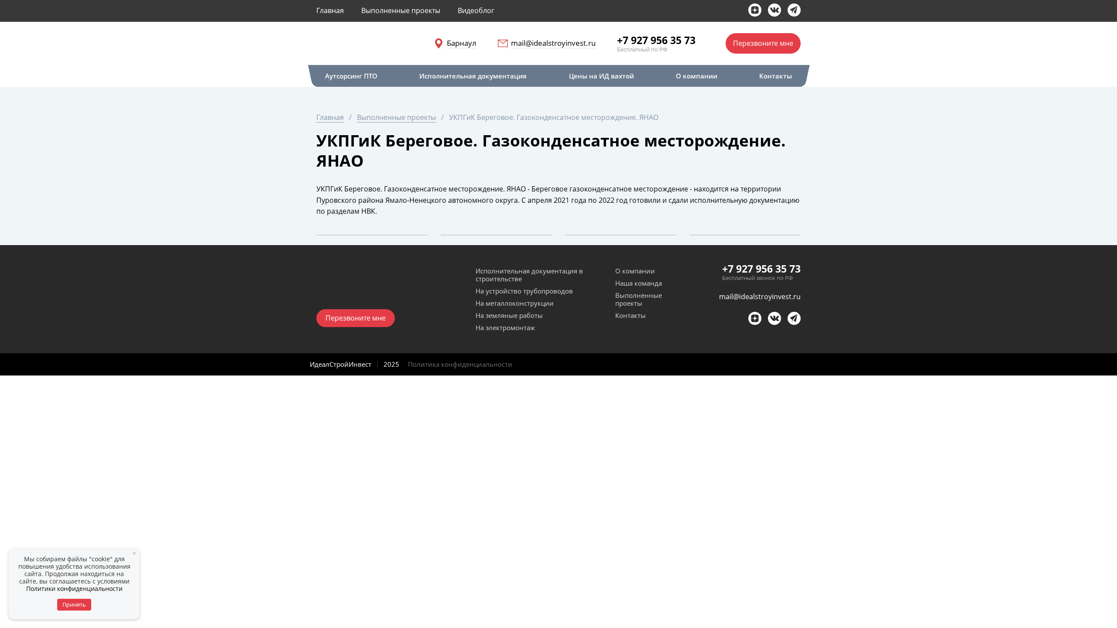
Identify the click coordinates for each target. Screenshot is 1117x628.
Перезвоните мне (763, 43)
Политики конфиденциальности (74, 588)
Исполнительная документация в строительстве (529, 274)
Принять (74, 604)
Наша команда (638, 283)
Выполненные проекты (638, 299)
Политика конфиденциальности (460, 364)
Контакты (630, 315)
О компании (635, 270)
